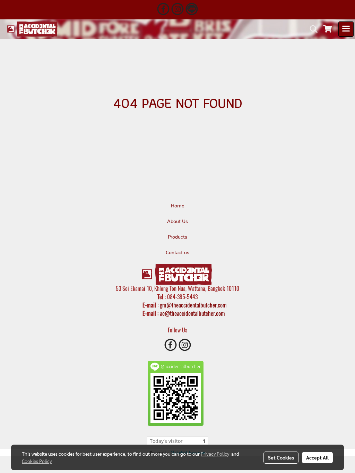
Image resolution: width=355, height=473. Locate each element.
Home (177, 206)
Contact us (177, 252)
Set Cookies (281, 457)
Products (177, 237)
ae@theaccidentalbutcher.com (192, 313)
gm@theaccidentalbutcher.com (193, 305)
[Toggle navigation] (346, 29)
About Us (177, 221)
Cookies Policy (37, 461)
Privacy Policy (215, 453)
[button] (311, 29)
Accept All (317, 457)
